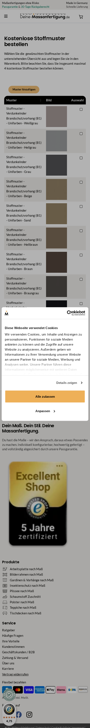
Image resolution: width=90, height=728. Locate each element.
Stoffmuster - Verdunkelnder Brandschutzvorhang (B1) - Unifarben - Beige (24, 189)
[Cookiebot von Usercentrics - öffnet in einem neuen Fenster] (67, 313)
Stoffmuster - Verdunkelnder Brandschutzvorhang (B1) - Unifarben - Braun (24, 261)
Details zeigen (66, 383)
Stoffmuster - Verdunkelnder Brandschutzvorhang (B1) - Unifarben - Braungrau (24, 286)
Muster (11, 100)
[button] (6, 16)
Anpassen (42, 411)
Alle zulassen (45, 396)
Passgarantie (10, 6)
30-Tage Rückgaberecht (35, 6)
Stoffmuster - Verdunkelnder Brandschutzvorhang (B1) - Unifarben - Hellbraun (24, 237)
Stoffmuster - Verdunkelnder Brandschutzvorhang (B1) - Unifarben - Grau (24, 164)
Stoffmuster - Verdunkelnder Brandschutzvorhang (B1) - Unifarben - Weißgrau (24, 116)
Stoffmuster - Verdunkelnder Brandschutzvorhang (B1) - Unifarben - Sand (24, 213)
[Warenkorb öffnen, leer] (81, 16)
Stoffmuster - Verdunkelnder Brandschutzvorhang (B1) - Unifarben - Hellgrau (24, 140)
